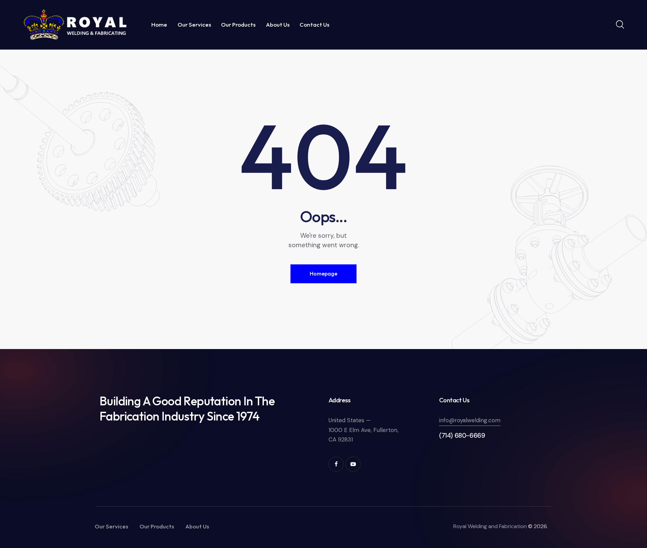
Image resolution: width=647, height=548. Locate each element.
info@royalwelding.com (469, 420)
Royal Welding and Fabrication (490, 526)
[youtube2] (353, 464)
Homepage (323, 273)
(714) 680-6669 (462, 435)
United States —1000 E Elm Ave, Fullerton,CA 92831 (363, 429)
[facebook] (336, 464)
